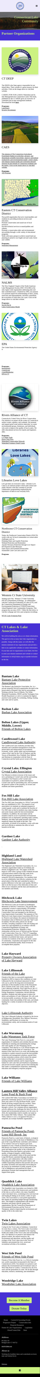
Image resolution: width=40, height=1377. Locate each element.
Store (25, 1330)
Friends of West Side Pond (17, 1256)
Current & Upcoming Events (20, 1320)
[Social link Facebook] (20, 1370)
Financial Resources (17, 1325)
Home (6, 1320)
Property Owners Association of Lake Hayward (19, 958)
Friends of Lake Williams (17, 1081)
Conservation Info (25, 1322)
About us (5, 1350)
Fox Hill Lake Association (17, 799)
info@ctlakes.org (7, 1346)
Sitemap (4, 1364)
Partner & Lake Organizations (12, 1328)
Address (5, 1337)
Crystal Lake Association (17, 771)
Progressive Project (9, 1322)
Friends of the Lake (13, 973)
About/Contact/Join (13, 1330)
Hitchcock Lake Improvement (19, 901)
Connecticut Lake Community (26, 19)
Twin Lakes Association (16, 1223)
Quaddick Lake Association (18, 1184)
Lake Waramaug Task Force (18, 1036)
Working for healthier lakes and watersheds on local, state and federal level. (19, 1355)
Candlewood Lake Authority (19, 742)
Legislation (28, 1328)
